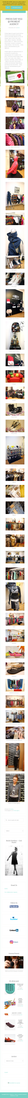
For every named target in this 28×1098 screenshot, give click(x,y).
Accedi (6, 1072)
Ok (7, 7)
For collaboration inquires (11, 892)
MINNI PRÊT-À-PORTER (16, 1013)
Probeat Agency (16, 810)
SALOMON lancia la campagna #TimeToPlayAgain (20, 1022)
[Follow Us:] (14, 906)
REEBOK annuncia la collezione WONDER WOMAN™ (20, 1000)
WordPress (12, 1095)
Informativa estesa (17, 7)
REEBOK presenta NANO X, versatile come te (20, 1036)
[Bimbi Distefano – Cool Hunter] (14, 860)
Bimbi (6, 888)
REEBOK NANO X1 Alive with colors (20, 985)
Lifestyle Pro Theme (13, 1094)
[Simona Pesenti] (14, 962)
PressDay (11, 809)
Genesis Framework (22, 1094)
